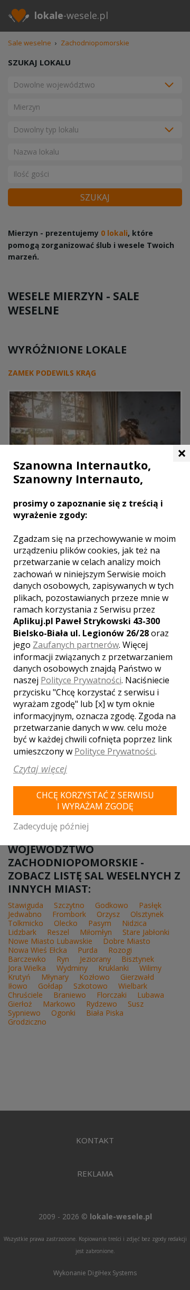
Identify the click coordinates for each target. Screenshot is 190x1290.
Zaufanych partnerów (76, 645)
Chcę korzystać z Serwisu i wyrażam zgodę (95, 800)
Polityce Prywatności (81, 680)
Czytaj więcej (40, 768)
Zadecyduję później (51, 826)
